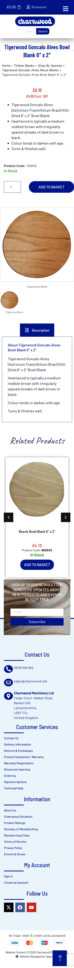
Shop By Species (50, 65)
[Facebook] (20, 907)
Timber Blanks (24, 65)
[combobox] (30, 31)
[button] (65, 9)
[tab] (37, 330)
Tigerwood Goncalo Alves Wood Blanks (30, 70)
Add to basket (37, 564)
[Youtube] (31, 907)
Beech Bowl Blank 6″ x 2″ (37, 531)
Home (6, 65)
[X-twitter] (8, 907)
